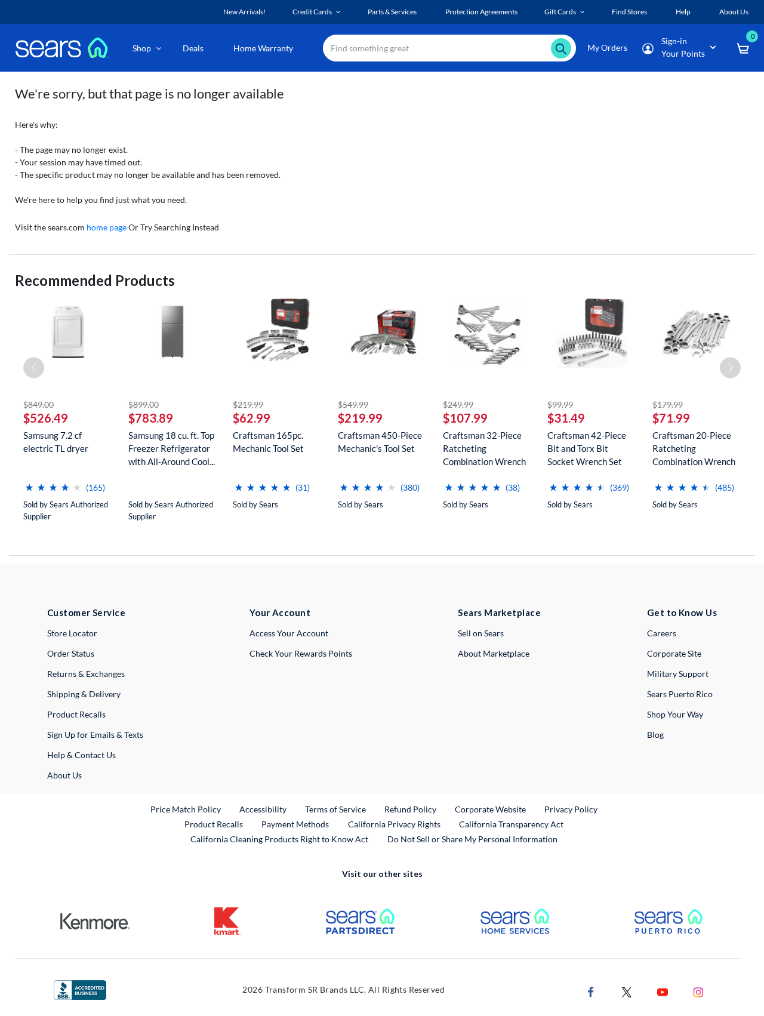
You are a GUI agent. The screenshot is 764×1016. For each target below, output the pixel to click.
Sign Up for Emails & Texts (95, 734)
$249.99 (458, 404)
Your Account (279, 612)
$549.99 (353, 404)
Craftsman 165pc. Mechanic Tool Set (268, 442)
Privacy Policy (570, 809)
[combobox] (449, 48)
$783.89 (150, 418)
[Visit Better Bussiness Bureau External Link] (80, 989)
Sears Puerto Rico (680, 694)
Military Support (677, 674)
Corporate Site (674, 653)
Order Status (70, 653)
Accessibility (262, 809)
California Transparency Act (511, 824)
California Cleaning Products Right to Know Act (279, 839)
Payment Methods (295, 824)
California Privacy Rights (394, 824)
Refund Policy (410, 809)
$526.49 (45, 418)
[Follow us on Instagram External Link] (698, 991)
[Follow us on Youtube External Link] (662, 991)
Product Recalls (76, 714)
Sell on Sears (481, 633)
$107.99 (465, 418)
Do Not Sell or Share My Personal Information (472, 839)
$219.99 (248, 404)
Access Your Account (288, 633)
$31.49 (566, 418)
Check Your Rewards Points (300, 653)
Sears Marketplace (499, 612)
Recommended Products (95, 280)
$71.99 (671, 418)
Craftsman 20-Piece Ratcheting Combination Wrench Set (693, 448)
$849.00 (38, 404)
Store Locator (72, 633)
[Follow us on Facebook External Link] (591, 991)
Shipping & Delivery (84, 694)
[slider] (53, 482)
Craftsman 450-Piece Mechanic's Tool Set (380, 442)
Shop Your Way (675, 714)
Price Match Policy (185, 809)
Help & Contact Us (81, 755)
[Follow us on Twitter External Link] (627, 991)
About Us (64, 775)
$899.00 (143, 404)
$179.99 (667, 404)
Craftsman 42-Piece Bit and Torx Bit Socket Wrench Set (586, 448)
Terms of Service (335, 809)
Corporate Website (491, 808)
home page (107, 227)
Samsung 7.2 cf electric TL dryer (55, 442)
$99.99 (560, 404)
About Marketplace (493, 653)
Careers (661, 633)
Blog (655, 734)
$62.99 (251, 418)
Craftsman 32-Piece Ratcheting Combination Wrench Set (484, 448)
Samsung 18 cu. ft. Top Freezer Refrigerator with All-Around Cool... (171, 448)
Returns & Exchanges (86, 674)
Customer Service (86, 612)
